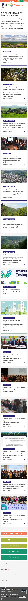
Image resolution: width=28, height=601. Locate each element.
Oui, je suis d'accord (22, 592)
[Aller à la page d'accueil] (15, 4)
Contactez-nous (15, 545)
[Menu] (26, 5)
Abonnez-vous (15, 551)
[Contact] (18, 1)
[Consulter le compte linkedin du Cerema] (8, 1)
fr (24, 1)
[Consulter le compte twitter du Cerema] (10, 1)
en (26, 1)
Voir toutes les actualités (15, 533)
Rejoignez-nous (15, 540)
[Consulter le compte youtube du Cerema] (13, 1)
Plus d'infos (5, 598)
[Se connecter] (21, 1)
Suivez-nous (15, 557)
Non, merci (22, 596)
